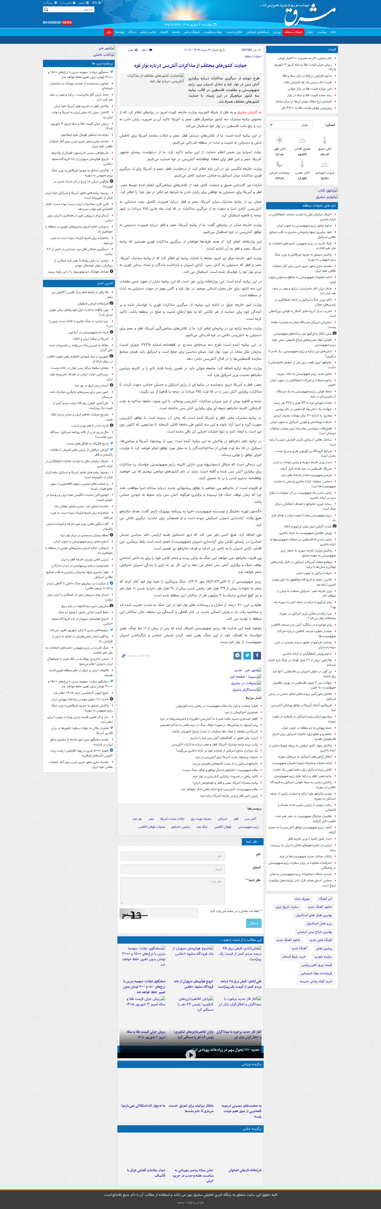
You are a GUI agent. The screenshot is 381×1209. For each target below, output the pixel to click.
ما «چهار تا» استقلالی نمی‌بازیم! (143, 1106)
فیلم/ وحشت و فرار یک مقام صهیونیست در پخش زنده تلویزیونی (217, 705)
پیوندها (119, 32)
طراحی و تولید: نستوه (190, 1202)
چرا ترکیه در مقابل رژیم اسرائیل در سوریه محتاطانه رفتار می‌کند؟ (307, 616)
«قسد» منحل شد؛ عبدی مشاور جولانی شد (81, 506)
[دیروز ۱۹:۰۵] (190, 1150)
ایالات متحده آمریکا (172, 818)
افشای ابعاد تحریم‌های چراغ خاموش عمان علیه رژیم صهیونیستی (304, 342)
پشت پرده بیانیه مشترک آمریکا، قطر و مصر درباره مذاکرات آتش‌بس (215, 744)
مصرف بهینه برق (201, 818)
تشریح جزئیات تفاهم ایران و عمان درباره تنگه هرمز (82, 417)
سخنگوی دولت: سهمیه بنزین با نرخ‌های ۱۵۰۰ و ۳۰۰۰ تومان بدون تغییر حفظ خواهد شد (144, 986)
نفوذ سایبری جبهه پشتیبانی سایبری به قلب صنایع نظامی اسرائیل (303, 234)
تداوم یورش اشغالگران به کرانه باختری (307, 653)
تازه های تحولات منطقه (319, 205)
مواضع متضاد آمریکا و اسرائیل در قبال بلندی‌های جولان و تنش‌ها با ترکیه (303, 564)
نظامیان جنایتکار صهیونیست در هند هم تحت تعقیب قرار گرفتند (305, 819)
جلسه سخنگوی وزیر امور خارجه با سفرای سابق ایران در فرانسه (81, 742)
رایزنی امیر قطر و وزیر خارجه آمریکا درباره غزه (229, 795)
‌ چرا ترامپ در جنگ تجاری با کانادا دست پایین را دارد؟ (81, 324)
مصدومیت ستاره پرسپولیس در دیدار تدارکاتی (80, 565)
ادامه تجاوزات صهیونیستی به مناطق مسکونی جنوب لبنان (302, 280)
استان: (330, 125)
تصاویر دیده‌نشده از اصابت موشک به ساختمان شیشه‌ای (81, 86)
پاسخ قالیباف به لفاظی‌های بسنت (87, 443)
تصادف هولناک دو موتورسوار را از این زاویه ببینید (78, 271)
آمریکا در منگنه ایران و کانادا (91, 338)
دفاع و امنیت (234, 32)
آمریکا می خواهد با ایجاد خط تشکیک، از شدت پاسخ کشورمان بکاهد (215, 731)
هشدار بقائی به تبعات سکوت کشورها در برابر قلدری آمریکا (82, 731)
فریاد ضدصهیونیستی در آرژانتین (88, 332)
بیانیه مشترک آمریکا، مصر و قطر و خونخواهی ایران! (225, 782)
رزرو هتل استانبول (319, 923)
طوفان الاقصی (222, 826)
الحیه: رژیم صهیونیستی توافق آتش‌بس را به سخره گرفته (302, 830)
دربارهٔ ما (49, 3)
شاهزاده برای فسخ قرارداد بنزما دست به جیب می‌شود (81, 240)
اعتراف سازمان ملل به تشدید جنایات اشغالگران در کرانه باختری (302, 217)
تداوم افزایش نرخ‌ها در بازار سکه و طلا (307, 75)
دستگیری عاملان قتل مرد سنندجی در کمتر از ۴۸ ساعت (80, 252)
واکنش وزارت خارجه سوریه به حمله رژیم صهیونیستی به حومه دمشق (308, 553)
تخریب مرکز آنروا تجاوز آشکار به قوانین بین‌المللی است (302, 314)
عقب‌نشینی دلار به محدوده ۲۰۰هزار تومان (305, 58)
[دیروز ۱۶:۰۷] (190, 1011)
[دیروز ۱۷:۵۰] (239, 1011)
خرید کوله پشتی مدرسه (316, 981)
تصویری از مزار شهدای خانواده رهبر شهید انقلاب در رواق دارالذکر (80, 359)
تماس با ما (66, 3)
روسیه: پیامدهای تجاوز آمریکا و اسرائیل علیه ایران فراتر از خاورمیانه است (79, 195)
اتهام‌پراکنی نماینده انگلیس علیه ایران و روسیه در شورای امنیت (79, 497)
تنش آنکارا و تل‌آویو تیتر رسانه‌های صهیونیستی (302, 333)
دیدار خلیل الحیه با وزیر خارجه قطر (310, 838)
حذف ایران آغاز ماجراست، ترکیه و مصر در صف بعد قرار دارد (304, 291)
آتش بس (250, 818)
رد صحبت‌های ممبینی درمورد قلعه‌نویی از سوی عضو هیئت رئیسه (242, 1111)
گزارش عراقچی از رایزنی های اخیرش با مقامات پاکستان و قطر (81, 452)
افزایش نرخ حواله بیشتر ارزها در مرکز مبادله (304, 101)
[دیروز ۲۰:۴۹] (190, 961)
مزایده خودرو (323, 956)
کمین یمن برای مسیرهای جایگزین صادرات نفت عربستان (81, 394)
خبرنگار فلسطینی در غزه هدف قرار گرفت (306, 468)
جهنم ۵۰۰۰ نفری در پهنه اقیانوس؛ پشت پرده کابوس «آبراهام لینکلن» (82, 753)
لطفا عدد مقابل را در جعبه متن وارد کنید (236, 911)
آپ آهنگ (325, 899)
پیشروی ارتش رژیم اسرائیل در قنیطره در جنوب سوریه (304, 719)
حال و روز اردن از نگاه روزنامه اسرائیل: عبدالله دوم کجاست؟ (81, 435)
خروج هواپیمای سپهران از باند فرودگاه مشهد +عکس (193, 984)
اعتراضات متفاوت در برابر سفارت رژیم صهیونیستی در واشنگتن (302, 865)
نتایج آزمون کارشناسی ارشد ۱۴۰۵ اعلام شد (81, 692)
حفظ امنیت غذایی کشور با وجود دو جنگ (83, 612)
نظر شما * (253, 880)
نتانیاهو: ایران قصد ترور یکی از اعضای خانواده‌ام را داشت (302, 365)
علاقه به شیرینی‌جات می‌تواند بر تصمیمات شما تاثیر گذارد (81, 348)
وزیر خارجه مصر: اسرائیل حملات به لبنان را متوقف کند (306, 593)
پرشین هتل (324, 948)
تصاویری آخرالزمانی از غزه (241, 712)
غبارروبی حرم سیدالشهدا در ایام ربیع (85, 606)
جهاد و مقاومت (213, 32)
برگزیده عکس (252, 1129)
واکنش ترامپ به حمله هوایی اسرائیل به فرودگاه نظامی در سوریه (303, 785)
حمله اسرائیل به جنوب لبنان (314, 573)
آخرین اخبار (105, 283)
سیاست (322, 32)
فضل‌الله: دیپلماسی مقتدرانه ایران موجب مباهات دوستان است (303, 431)
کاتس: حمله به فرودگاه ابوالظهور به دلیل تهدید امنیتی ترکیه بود (304, 582)
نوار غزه (137, 818)
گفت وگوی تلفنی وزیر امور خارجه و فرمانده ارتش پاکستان (79, 526)
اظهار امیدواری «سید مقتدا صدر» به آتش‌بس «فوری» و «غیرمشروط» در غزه (209, 718)
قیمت (332, 49)
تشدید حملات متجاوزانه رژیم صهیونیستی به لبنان (301, 874)
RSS (95, 3)
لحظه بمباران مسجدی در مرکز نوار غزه (84, 535)
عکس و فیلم (148, 32)
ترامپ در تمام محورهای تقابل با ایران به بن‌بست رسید (303, 848)
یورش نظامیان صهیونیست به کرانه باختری (305, 533)
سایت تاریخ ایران (287, 907)
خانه (333, 32)
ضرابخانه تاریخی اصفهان (245, 1170)
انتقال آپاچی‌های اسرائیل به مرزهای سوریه (305, 756)
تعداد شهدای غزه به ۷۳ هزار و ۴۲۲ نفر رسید (303, 402)
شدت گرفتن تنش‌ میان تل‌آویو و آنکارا (308, 526)
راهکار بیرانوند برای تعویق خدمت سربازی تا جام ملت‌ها (191, 1108)
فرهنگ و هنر (192, 32)
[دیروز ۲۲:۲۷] (239, 1085)
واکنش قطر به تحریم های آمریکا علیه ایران (81, 106)
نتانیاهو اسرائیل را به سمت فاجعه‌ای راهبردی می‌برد (225, 763)
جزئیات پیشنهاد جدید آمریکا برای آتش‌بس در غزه (226, 757)
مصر (151, 818)
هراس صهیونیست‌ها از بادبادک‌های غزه (306, 475)
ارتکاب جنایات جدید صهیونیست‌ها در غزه (306, 856)
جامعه (176, 32)
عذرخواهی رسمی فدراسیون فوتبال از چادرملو (80, 152)
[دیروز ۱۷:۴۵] (142, 1150)
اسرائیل (222, 818)
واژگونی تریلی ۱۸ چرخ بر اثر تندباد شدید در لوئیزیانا (83, 184)
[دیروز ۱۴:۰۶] (142, 1085)
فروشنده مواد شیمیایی (316, 973)
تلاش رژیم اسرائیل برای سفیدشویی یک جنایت (302, 769)
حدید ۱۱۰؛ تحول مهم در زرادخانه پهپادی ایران (224, 1050)
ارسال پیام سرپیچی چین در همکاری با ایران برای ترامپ (80, 218)
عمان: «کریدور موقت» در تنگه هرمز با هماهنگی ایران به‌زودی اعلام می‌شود (80, 661)
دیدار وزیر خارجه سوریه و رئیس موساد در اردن (302, 462)
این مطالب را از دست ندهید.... (240, 940)
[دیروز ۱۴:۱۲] (190, 1085)
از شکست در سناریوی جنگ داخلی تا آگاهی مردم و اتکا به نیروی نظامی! (80, 586)
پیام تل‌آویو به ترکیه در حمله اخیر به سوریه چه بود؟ (305, 605)
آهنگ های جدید (320, 940)
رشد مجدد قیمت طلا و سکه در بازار (309, 95)
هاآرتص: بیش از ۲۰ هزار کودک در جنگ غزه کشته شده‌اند (302, 663)
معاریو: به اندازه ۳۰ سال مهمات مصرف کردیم (303, 415)
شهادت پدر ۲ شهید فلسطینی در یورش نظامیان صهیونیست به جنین (304, 685)
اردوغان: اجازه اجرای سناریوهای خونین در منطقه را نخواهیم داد (79, 229)
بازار (108, 32)
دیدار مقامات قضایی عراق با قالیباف (146, 1173)
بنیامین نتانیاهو (181, 826)
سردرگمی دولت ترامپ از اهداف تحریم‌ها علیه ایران (81, 377)
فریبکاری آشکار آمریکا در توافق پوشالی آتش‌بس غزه (303, 708)
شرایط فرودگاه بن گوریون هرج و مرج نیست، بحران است (305, 453)
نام (258, 854)
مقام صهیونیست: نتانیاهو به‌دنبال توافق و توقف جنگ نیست (220, 770)
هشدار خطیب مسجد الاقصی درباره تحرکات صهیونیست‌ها (306, 634)
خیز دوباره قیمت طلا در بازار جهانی (310, 88)
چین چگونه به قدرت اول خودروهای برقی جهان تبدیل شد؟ (81, 312)
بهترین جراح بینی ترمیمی (314, 932)
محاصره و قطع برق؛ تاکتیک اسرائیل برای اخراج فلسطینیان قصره (304, 736)
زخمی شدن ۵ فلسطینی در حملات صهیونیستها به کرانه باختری (303, 542)
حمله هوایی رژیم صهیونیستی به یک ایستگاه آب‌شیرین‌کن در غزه (306, 394)
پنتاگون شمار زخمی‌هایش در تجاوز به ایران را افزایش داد (82, 639)
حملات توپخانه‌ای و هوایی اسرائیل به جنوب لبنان (301, 422)
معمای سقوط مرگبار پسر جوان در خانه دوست (80, 367)
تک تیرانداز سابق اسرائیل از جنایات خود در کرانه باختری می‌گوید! (217, 750)
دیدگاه (132, 32)
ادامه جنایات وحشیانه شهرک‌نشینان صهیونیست (302, 763)
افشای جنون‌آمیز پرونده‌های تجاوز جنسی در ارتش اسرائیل (302, 696)
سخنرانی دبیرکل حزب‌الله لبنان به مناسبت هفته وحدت (303, 325)
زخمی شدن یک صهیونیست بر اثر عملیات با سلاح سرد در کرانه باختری (302, 495)
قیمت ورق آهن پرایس (316, 965)
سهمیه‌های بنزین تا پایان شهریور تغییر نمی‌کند (79, 630)
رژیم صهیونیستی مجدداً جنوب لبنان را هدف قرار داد (303, 518)
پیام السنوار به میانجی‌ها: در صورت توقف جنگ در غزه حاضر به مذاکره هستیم (209, 725)
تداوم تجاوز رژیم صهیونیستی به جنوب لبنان (304, 225)
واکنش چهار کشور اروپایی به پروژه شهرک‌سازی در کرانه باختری (302, 748)
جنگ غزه (202, 826)
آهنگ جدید (299, 948)
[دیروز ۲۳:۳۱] (239, 961)
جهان (309, 32)
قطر (236, 818)
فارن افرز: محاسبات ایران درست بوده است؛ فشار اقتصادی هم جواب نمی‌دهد (79, 206)
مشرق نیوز (299, 13)
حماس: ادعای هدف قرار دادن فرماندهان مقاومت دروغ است (302, 883)
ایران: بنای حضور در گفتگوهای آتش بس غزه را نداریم (224, 738)
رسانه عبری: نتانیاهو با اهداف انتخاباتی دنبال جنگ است (305, 506)
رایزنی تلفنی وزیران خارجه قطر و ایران (85, 559)
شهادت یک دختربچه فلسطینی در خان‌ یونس (304, 409)
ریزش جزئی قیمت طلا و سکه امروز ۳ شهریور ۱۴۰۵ (305, 67)
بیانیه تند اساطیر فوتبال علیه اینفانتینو (85, 134)
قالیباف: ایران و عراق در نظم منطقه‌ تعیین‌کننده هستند (81, 673)
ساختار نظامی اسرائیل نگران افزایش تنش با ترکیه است (302, 442)
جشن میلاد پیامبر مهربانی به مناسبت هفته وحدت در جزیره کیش (193, 1175)
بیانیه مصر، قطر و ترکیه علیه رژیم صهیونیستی (303, 776)
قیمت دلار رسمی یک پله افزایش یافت (307, 82)
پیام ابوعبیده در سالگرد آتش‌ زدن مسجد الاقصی (301, 624)
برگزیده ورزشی (252, 1064)
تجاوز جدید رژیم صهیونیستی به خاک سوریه (304, 373)
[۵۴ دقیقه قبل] (239, 1150)
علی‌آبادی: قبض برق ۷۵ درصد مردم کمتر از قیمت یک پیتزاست (240, 984)
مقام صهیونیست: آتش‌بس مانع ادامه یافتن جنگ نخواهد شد (219, 789)
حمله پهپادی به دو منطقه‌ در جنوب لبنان (307, 727)
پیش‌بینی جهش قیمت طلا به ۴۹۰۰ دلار (306, 107)
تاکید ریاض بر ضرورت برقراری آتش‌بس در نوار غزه (225, 776)
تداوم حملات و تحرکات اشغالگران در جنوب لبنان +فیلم (303, 383)
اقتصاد (164, 32)
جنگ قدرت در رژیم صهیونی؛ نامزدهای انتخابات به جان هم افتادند (302, 246)
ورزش (276, 32)
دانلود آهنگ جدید (320, 907)
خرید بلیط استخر (294, 956)
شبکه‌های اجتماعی (257, 32)
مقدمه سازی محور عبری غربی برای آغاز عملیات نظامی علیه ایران (304, 268)
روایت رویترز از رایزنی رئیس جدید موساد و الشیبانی (307, 807)
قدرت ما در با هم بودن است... (89, 425)
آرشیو (82, 3)
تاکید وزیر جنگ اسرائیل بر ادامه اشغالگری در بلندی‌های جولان (305, 302)
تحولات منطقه (293, 32)
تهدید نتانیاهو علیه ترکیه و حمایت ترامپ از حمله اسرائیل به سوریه (303, 796)
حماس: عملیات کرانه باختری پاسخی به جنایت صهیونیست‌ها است (305, 484)
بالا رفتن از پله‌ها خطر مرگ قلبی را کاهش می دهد (82, 295)
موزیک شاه (302, 899)
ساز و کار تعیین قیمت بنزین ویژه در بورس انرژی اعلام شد (80, 719)
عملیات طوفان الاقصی (151, 826)
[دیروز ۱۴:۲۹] (142, 1011)
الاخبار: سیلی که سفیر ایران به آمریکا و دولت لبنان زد (82, 115)
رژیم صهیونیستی (248, 826)
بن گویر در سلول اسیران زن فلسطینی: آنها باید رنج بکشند (304, 674)
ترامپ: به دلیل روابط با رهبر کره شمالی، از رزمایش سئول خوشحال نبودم (83, 263)
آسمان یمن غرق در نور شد (92, 385)
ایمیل (256, 867)
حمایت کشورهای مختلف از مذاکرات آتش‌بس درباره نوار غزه (190, 66)
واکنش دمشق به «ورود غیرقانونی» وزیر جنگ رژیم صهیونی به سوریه (305, 257)
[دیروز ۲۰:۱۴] (142, 961)
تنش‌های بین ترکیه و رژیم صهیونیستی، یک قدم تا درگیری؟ (302, 354)
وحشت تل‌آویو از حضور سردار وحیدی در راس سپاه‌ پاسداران (305, 645)
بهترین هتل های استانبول (314, 915)
